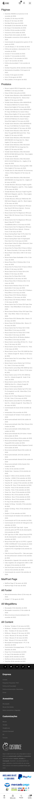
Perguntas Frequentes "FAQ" (11, 683)
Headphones (6, 728)
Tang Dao (7, 661)
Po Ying (7, 501)
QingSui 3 (7, 513)
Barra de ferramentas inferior (13, 594)
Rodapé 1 (7, 599)
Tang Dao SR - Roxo (10, 485)
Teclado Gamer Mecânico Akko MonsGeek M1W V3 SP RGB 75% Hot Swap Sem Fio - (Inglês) (17, 147)
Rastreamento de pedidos (12, 70)
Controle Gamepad (8, 731)
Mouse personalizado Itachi (13, 419)
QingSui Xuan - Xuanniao (12, 471)
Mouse (5, 721)
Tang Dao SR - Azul (10, 480)
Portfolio (7, 30)
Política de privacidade (11, 63)
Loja (6, 61)
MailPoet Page (9, 583)
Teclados (7, 18)
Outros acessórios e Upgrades (11, 710)
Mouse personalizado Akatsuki (14, 459)
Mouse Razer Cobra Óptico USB (14, 253)
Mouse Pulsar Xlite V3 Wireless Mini (15, 281)
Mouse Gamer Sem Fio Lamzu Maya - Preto (17, 358)
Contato (7, 75)
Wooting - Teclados (10, 626)
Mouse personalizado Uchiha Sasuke (15, 464)
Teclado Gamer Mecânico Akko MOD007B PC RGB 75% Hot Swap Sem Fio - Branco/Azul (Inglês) (18, 98)
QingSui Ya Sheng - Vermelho (13, 504)
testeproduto (8, 412)
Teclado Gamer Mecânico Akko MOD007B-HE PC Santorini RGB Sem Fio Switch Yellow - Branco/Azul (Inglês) (18, 105)
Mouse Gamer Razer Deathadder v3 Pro (16, 257)
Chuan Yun (8, 652)
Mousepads (8, 25)
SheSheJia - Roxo (10, 497)
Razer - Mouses (9, 640)
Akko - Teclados (9, 631)
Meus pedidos (9, 79)
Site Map (7, 23)
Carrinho (7, 56)
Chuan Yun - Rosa (10, 492)
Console (5, 738)
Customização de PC (11, 520)
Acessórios (8, 32)
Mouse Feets (8, 35)
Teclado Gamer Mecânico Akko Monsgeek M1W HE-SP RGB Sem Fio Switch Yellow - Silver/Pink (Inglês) (17, 119)
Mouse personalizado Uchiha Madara (15, 429)
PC (3, 734)
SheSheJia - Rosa (10, 499)
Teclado (5, 725)
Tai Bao (7, 469)
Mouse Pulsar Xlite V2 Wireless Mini (15, 262)
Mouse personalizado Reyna (13, 450)
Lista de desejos (9, 46)
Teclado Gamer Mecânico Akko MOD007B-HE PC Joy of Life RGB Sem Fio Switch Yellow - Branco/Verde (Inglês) (18, 126)
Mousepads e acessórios (12, 37)
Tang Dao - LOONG (10, 478)
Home (4, 692)
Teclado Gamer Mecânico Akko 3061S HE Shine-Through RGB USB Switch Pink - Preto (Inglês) (17, 133)
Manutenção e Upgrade (11, 560)
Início (6, 77)
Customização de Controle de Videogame (17, 523)
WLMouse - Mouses (10, 633)
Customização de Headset (12, 516)
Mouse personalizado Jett (12, 455)
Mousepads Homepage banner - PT (15, 642)
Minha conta (8, 58)
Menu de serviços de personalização (15, 615)
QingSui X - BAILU (10, 476)
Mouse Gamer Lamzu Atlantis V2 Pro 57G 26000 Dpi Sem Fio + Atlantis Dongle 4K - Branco (17, 384)
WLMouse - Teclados (11, 628)
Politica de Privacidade (9, 686)
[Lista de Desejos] (20, 4)
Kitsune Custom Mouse (11, 438)
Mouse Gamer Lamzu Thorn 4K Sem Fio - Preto (18, 346)
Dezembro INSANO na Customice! (15, 14)
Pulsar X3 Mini (9, 93)
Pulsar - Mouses (9, 638)
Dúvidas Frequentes (10, 68)
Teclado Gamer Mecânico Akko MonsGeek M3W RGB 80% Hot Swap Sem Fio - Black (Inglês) (17, 140)
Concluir (7, 54)
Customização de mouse (12, 408)
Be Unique (8, 28)
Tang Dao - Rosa (9, 487)
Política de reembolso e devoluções (15, 49)
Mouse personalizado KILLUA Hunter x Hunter (18, 433)
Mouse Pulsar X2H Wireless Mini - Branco (17, 323)
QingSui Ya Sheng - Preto (12, 509)
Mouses (7, 21)
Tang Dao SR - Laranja (11, 483)
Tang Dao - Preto (9, 490)
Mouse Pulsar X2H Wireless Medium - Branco (18, 300)
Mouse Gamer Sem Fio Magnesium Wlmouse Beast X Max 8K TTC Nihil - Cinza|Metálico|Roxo (18, 222)
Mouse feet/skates (8, 707)
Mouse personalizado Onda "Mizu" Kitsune (17, 424)
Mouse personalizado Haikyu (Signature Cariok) (19, 445)
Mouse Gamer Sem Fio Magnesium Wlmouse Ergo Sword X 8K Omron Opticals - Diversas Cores (18, 208)
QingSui (7, 656)
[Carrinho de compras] (30, 796)
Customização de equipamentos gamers (16, 42)
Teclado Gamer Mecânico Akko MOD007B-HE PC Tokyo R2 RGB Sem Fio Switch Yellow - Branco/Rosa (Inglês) (18, 112)
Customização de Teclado (12, 415)
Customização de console (12, 572)
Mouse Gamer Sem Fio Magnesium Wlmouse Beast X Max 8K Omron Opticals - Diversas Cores (18, 229)
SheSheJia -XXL (9, 494)
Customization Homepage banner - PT (16, 647)
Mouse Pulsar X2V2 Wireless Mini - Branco (17, 318)
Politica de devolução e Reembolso (13, 689)
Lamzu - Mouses (9, 635)
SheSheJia (8, 659)
